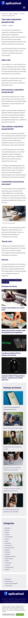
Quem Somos (8, 585)
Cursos (7, 539)
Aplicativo (8, 528)
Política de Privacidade (11, 583)
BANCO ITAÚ (10, 280)
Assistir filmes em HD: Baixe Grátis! (13, 428)
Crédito (7, 534)
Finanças (7, 552)
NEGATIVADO (5, 282)
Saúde (7, 560)
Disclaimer (8, 579)
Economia (8, 543)
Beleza (7, 532)
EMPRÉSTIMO (18, 280)
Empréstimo (8, 545)
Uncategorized (9, 567)
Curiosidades (9, 536)
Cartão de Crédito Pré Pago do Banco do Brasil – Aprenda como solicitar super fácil (13, 378)
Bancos (7, 530)
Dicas (6, 541)
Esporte (7, 550)
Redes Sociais (9, 558)
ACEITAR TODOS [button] (20, 614)
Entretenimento (9, 547)
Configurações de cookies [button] (8, 614)
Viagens (7, 569)
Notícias (7, 554)
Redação (11, 25)
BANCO (4, 280)
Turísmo (7, 565)
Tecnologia (8, 563)
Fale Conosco (9, 581)
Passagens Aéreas (10, 556)
